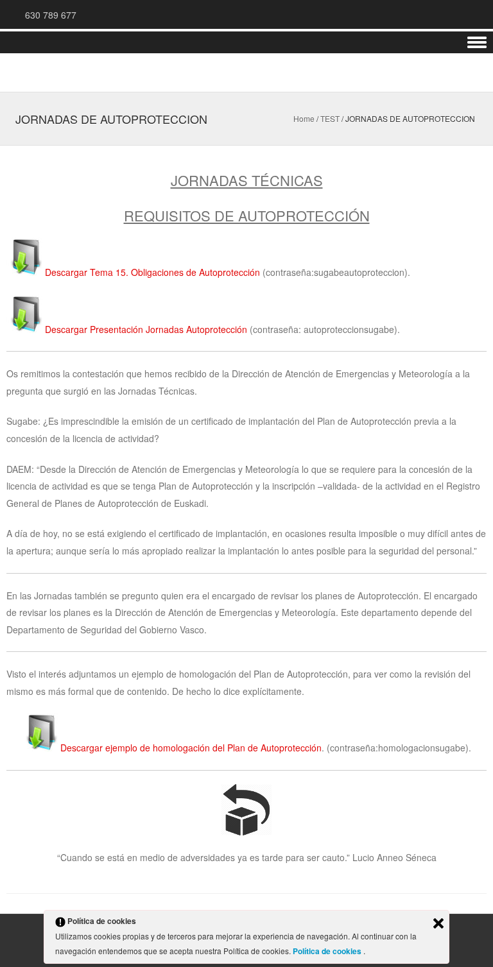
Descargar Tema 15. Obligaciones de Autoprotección (154, 272)
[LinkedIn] (445, 14)
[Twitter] (476, 14)
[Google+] (430, 14)
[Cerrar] (438, 923)
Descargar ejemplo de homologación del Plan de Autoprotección (191, 747)
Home (304, 118)
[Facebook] (461, 14)
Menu (246, 42)
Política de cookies (328, 951)
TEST (330, 118)
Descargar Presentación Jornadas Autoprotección (146, 329)
